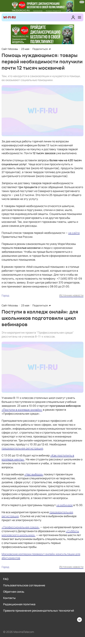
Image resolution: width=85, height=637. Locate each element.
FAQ (5, 579)
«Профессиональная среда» (21, 527)
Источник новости (71, 295)
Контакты (9, 598)
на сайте (74, 233)
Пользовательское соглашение (24, 585)
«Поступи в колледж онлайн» (22, 409)
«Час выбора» (33, 474)
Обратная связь (13, 591)
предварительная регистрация (22, 448)
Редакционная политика (19, 604)
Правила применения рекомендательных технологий (38, 610)
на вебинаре (64, 505)
